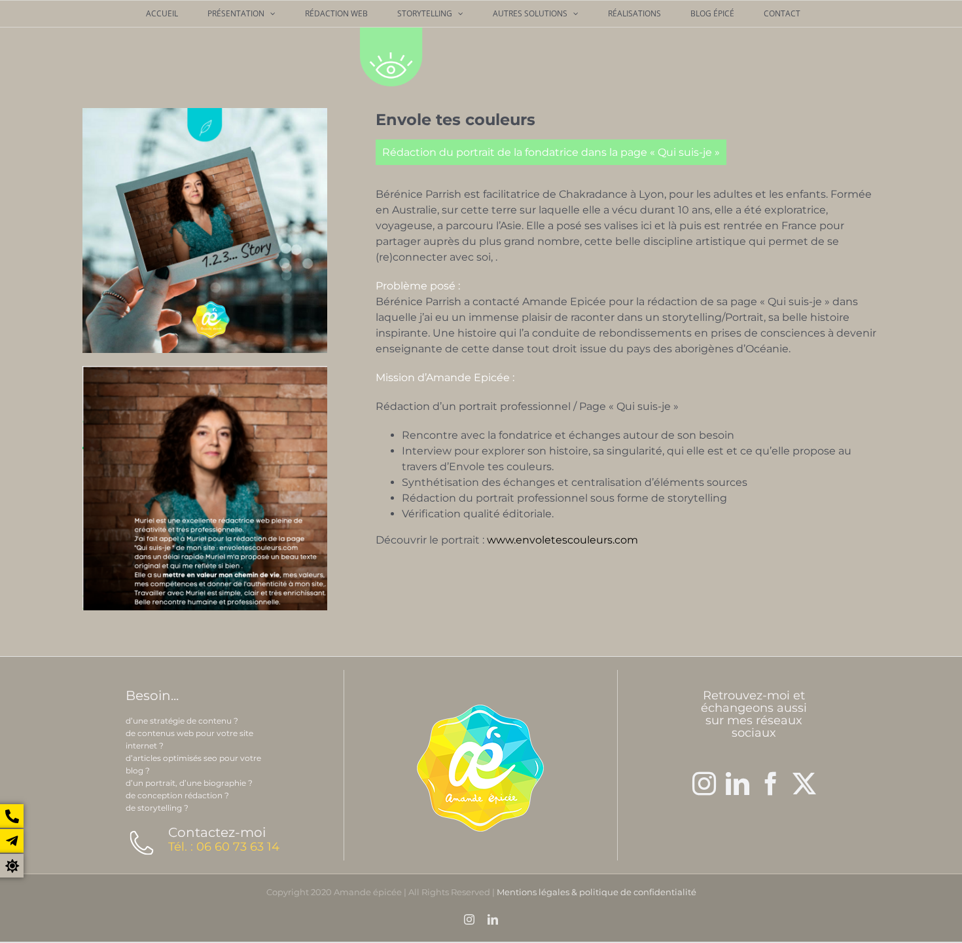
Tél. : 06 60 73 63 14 (223, 847)
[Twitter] (804, 784)
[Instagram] (704, 784)
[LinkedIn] (737, 784)
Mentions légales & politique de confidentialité (596, 892)
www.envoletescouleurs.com (562, 540)
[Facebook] (771, 784)
